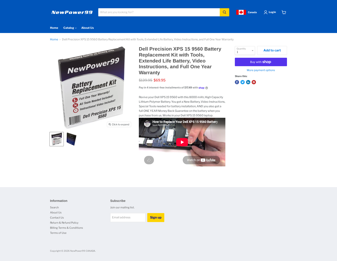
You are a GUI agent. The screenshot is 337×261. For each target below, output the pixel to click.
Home (54, 27)
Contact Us (57, 217)
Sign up (155, 217)
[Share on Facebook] (237, 82)
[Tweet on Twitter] (242, 82)
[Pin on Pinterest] (254, 82)
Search (54, 207)
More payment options (261, 70)
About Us (87, 27)
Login (272, 12)
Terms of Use (58, 232)
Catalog (69, 27)
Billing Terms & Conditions (66, 227)
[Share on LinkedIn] (248, 82)
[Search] (224, 12)
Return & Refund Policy (64, 222)
